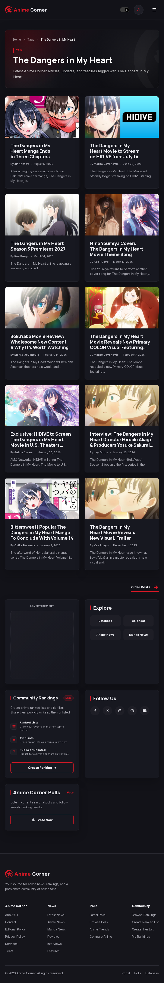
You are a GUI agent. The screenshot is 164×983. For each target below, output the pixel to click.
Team (9, 951)
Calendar (138, 620)
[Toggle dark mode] (124, 9)
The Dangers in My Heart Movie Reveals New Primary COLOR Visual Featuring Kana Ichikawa (120, 342)
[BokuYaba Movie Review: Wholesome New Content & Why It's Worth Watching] (42, 307)
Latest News (55, 915)
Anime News (105, 634)
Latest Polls (97, 915)
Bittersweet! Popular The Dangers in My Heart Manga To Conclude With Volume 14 (41, 532)
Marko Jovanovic (106, 163)
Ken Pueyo (21, 256)
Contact (10, 922)
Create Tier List (143, 929)
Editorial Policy (15, 929)
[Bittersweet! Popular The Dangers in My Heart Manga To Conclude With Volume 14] (42, 498)
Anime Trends (99, 929)
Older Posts (145, 588)
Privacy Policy (15, 936)
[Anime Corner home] (26, 9)
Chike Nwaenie (24, 545)
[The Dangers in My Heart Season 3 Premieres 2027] (42, 214)
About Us (11, 915)
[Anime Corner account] (139, 10)
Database (105, 620)
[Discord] (144, 710)
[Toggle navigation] (154, 9)
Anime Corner (24, 452)
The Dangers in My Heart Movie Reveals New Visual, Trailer (112, 532)
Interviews (54, 944)
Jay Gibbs (101, 452)
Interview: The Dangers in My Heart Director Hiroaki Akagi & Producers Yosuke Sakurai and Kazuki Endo (121, 439)
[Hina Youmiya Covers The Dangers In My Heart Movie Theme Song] (122, 214)
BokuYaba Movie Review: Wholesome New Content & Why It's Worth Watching (39, 342)
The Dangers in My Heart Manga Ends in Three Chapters (30, 151)
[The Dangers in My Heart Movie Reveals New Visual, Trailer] (122, 498)
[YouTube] (132, 710)
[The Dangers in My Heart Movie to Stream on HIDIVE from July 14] (122, 117)
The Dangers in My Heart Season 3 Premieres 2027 (38, 246)
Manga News (138, 634)
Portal (126, 973)
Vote (70, 792)
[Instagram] (119, 710)
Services (11, 944)
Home (17, 39)
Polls (137, 973)
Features (53, 951)
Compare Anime (101, 936)
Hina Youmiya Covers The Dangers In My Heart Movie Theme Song (116, 249)
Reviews (53, 936)
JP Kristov (21, 163)
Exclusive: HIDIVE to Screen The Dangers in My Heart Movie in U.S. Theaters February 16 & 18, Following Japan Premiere (40, 439)
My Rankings (141, 936)
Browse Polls (99, 922)
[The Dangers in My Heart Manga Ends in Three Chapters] (42, 117)
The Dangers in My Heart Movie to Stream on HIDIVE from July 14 (114, 151)
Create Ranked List (145, 922)
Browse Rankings (144, 915)
